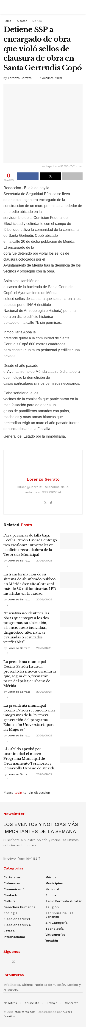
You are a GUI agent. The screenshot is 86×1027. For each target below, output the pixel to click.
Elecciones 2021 (16, 919)
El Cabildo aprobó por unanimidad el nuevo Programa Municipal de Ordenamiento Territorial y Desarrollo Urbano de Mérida (29, 758)
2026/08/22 (43, 774)
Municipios (54, 883)
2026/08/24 (43, 691)
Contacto (10, 895)
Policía (50, 895)
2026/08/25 (43, 560)
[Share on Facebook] (28, 176)
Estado (9, 931)
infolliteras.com (25, 1011)
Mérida (37, 20)
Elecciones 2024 (17, 925)
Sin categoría (56, 922)
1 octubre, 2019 (51, 78)
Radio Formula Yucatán (63, 901)
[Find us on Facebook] (5, 961)
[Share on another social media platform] (72, 176)
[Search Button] (81, 7)
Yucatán (22, 20)
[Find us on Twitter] (13, 961)
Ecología (10, 913)
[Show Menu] (5, 7)
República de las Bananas (59, 914)
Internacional (14, 937)
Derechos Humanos (19, 907)
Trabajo (52, 1003)
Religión (52, 907)
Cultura (9, 901)
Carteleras (12, 877)
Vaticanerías (55, 934)
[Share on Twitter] (50, 176)
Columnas (11, 883)
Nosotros (10, 1003)
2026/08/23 (43, 735)
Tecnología (54, 928)
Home (7, 20)
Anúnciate (32, 1003)
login (18, 792)
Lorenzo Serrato (20, 78)
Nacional (52, 889)
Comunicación (15, 889)
